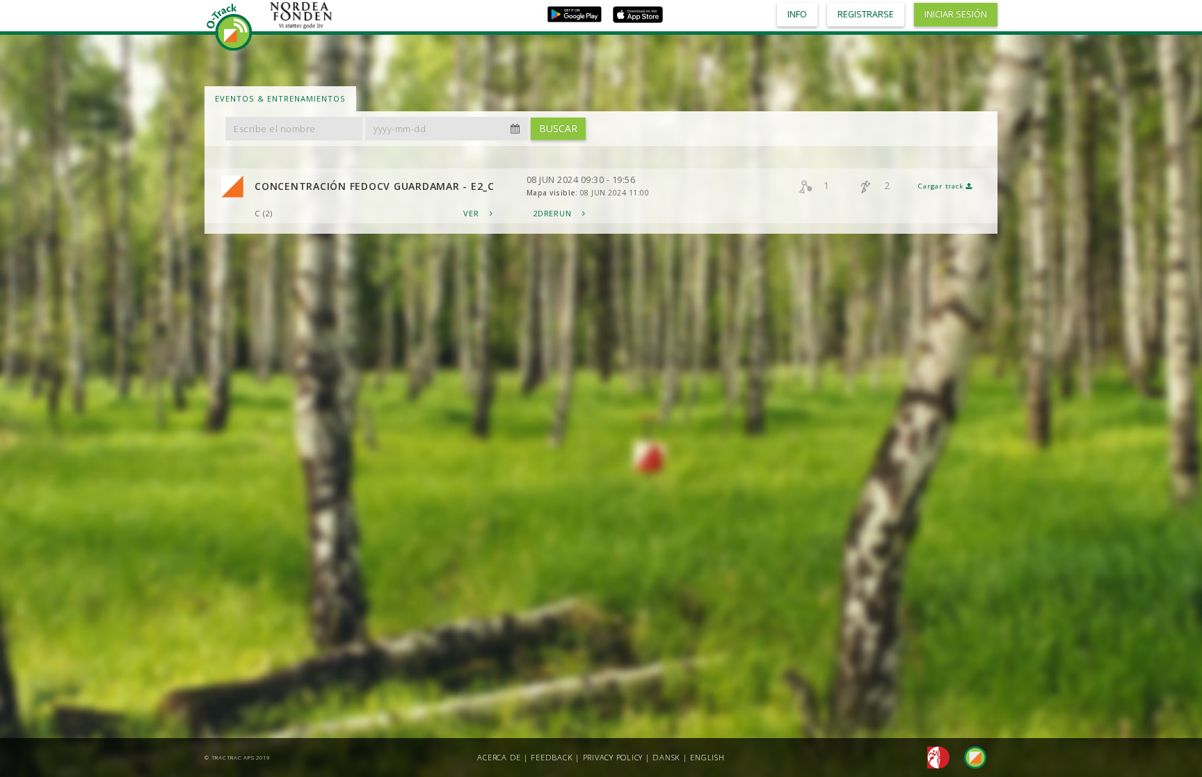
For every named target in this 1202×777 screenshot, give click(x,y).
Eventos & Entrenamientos (280, 98)
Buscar (558, 128)
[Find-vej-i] (969, 756)
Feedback (551, 757)
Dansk (666, 757)
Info (797, 14)
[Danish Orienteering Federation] (934, 756)
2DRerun (553, 213)
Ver (472, 213)
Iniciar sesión (955, 14)
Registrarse (866, 14)
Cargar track (941, 186)
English (707, 757)
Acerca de (499, 757)
